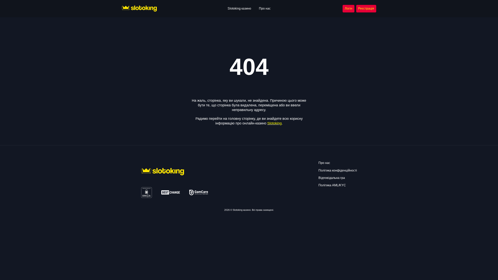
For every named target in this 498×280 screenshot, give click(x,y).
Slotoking (274, 123)
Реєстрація (366, 8)
